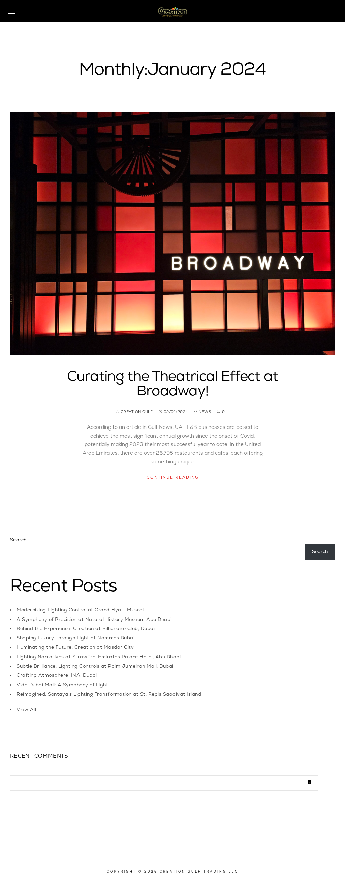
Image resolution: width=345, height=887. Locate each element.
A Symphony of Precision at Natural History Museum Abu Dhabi (94, 619)
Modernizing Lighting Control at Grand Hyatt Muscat (81, 610)
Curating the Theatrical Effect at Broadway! (172, 384)
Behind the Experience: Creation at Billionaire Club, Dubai (86, 628)
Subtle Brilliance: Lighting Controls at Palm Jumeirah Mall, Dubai (95, 666)
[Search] (308, 781)
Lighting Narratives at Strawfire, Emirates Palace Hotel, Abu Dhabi (99, 657)
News (205, 412)
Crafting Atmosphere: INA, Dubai (57, 675)
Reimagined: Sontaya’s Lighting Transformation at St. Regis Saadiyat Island (109, 694)
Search (18, 540)
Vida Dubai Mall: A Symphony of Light (62, 685)
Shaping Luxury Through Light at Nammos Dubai (75, 638)
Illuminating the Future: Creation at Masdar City (75, 647)
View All (26, 709)
